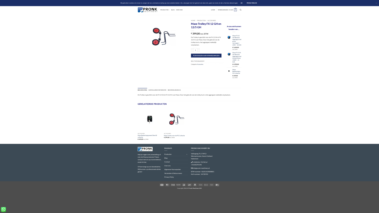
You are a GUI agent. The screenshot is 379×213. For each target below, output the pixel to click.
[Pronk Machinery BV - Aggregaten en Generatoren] (147, 9)
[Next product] (236, 20)
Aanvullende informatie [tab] (157, 90)
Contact (167, 162)
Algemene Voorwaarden (172, 169)
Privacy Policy (169, 177)
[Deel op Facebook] (192, 68)
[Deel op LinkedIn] (207, 68)
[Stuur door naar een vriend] (200, 68)
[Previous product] (239, 20)
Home (193, 20)
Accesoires (212, 20)
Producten (164, 10)
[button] (213, 10)
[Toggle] (187, 154)
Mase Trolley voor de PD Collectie (174, 135)
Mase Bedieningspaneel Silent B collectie (147, 136)
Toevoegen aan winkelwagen (206, 55)
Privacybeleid (252, 3)
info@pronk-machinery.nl (201, 168)
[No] (376, 3)
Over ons (179, 10)
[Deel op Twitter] (196, 68)
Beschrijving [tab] (142, 90)
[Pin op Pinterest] (203, 68)
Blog (173, 10)
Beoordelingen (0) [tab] (174, 90)
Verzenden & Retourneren (173, 173)
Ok (242, 3)
